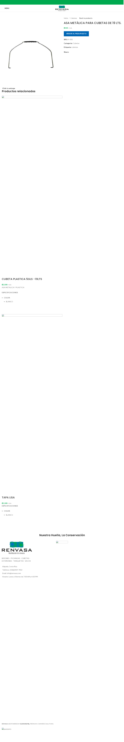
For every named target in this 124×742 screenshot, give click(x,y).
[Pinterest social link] (60, 2)
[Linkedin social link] (63, 2)
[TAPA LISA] (32, 405)
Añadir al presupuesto (76, 34)
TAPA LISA (8, 497)
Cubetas (73, 18)
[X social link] (57, 2)
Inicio (66, 18)
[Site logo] (62, 8)
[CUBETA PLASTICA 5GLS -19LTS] (32, 186)
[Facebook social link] (54, 2)
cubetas (75, 47)
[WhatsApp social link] (66, 2)
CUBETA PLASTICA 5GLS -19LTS (22, 279)
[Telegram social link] (69, 2)
